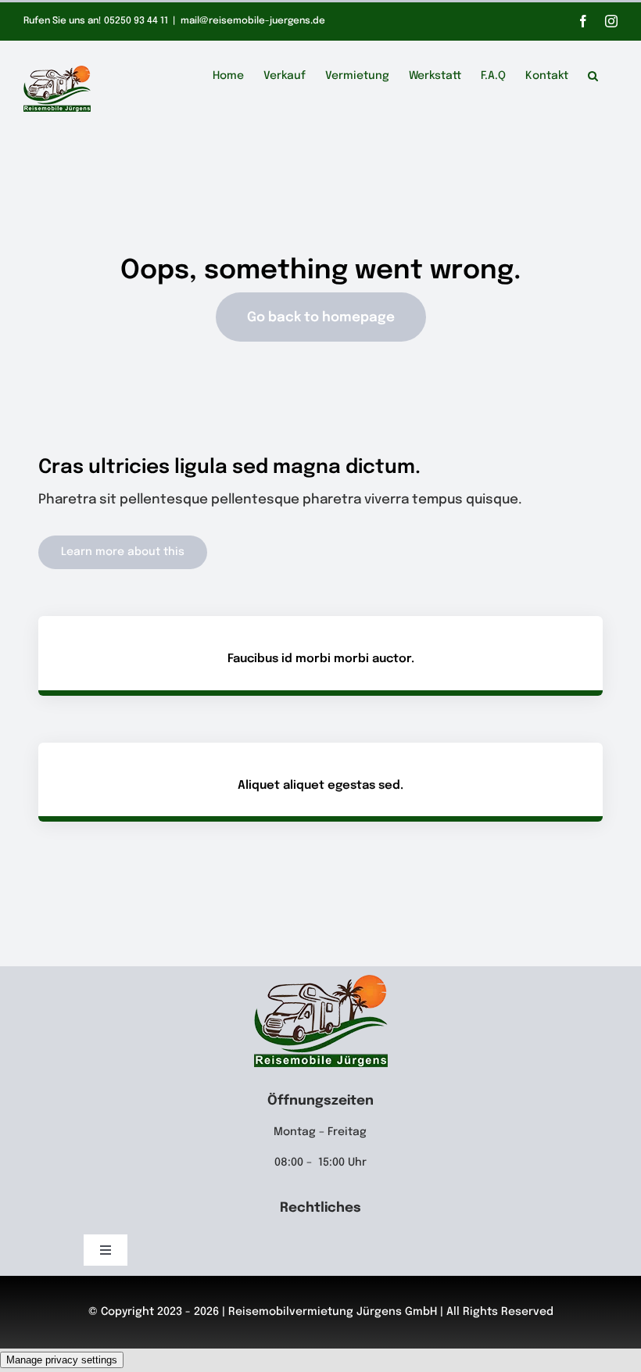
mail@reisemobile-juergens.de (253, 21)
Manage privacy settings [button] (61, 1360)
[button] (593, 73)
